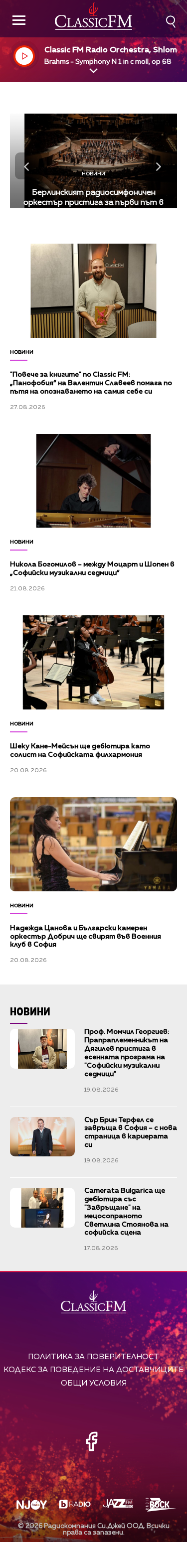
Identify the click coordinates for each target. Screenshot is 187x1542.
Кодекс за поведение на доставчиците (93, 1370)
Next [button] (158, 165)
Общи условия (94, 1383)
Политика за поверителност (93, 1357)
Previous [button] (28, 165)
